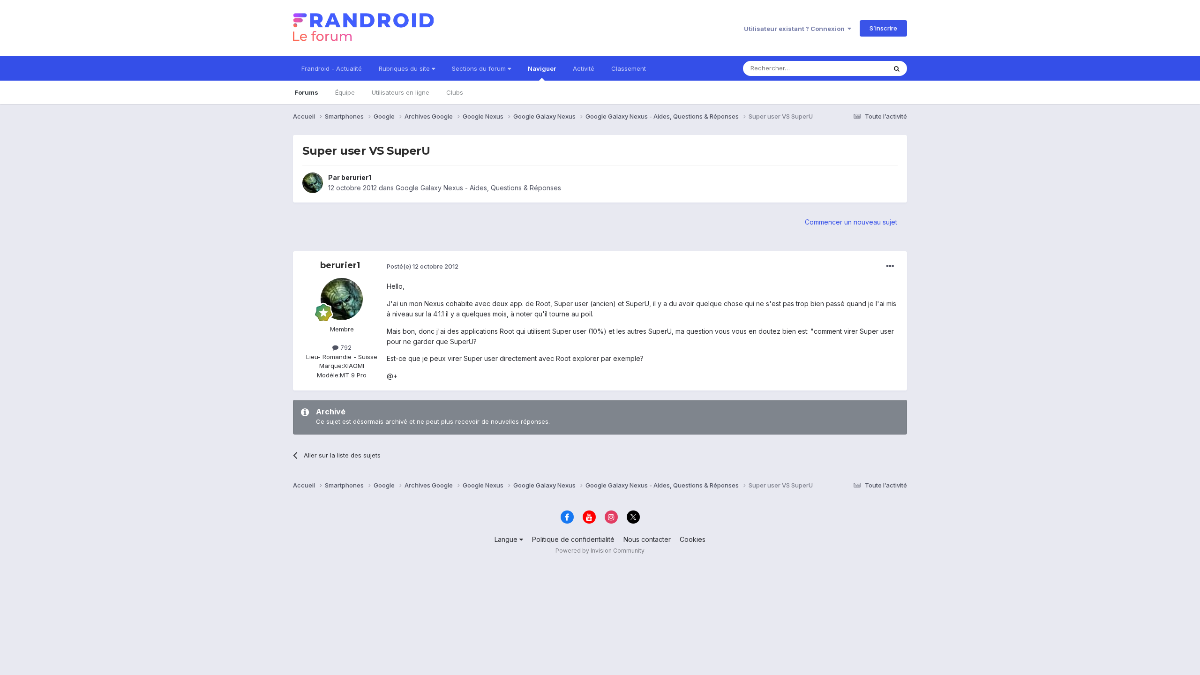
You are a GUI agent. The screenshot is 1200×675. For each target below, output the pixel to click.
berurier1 (356, 177)
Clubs (454, 92)
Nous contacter (647, 539)
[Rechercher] (896, 68)
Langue (507, 539)
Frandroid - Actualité (331, 68)
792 (345, 347)
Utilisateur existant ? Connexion (796, 28)
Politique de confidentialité (573, 539)
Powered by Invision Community (600, 550)
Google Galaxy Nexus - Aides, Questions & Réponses (478, 188)
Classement (628, 68)
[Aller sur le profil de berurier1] (312, 182)
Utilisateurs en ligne (400, 92)
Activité (583, 68)
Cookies (692, 539)
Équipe (345, 92)
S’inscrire (883, 28)
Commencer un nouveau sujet (851, 222)
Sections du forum (480, 68)
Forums (306, 92)
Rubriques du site (405, 68)
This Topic (859, 68)
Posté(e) (422, 266)
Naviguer (542, 68)
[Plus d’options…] (890, 266)
